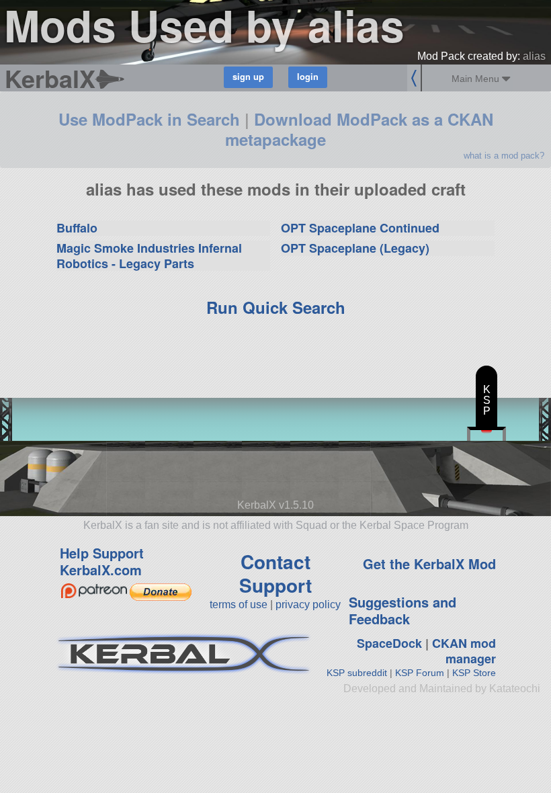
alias (534, 56)
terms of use (238, 604)
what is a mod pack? (504, 156)
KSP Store (474, 672)
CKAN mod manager (464, 650)
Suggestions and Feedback (402, 610)
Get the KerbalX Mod (429, 563)
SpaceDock (389, 643)
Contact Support (275, 573)
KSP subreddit (357, 672)
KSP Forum (419, 672)
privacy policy (308, 604)
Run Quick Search (275, 307)
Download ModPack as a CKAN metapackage (359, 129)
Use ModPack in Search (149, 119)
